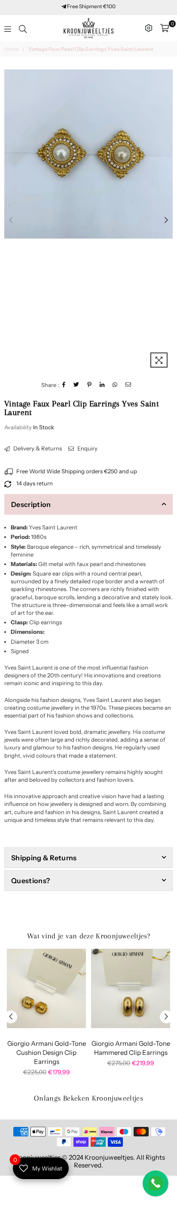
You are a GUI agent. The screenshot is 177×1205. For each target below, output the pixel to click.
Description (31, 504)
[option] (88, 154)
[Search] (23, 28)
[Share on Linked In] (102, 385)
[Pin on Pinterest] (89, 385)
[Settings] (148, 28)
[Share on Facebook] (64, 385)
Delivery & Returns (37, 448)
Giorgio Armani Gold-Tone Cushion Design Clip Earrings (46, 1052)
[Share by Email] (128, 385)
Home (11, 49)
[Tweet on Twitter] (76, 385)
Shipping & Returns (44, 857)
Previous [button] (10, 220)
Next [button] (166, 220)
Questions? (30, 880)
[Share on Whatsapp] (115, 385)
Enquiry (87, 448)
